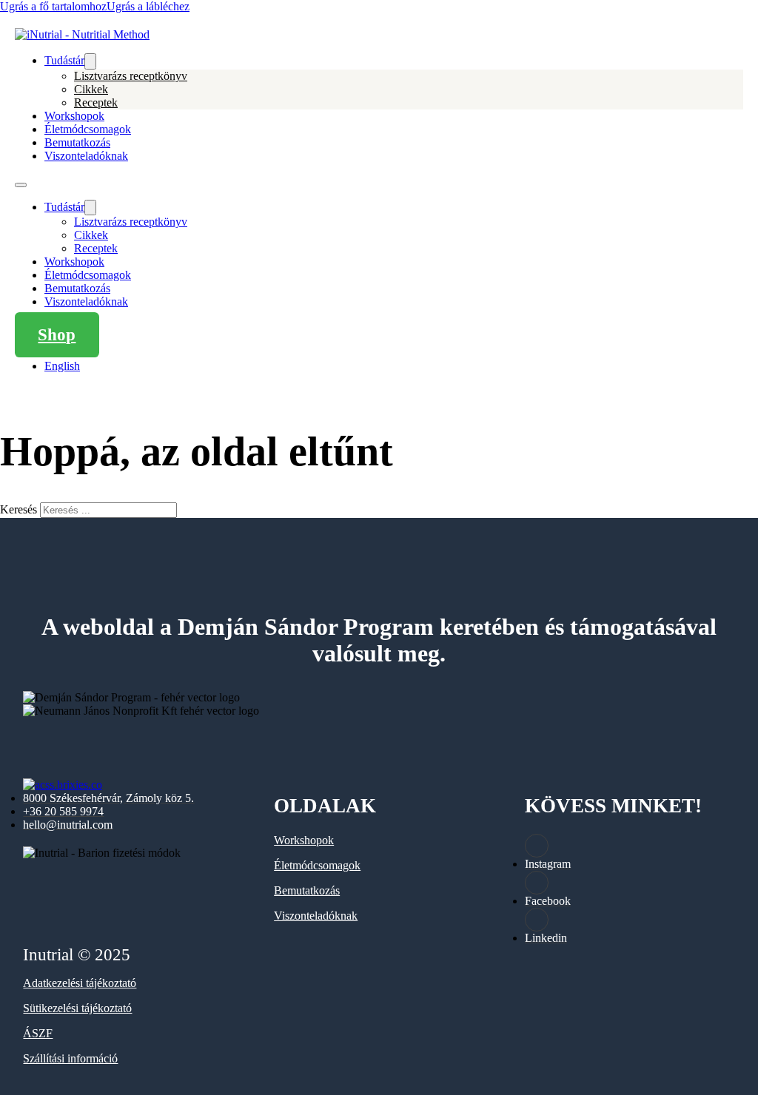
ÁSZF (38, 1033)
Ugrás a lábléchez (148, 6)
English (62, 366)
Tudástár (64, 60)
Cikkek (91, 89)
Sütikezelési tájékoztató (77, 1008)
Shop (57, 335)
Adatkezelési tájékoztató (79, 983)
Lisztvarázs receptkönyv (130, 76)
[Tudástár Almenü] (90, 61)
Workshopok (74, 116)
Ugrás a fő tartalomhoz (53, 6)
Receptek (96, 102)
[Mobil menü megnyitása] (21, 185)
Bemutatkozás (77, 142)
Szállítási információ (70, 1058)
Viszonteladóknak (86, 155)
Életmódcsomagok (87, 129)
